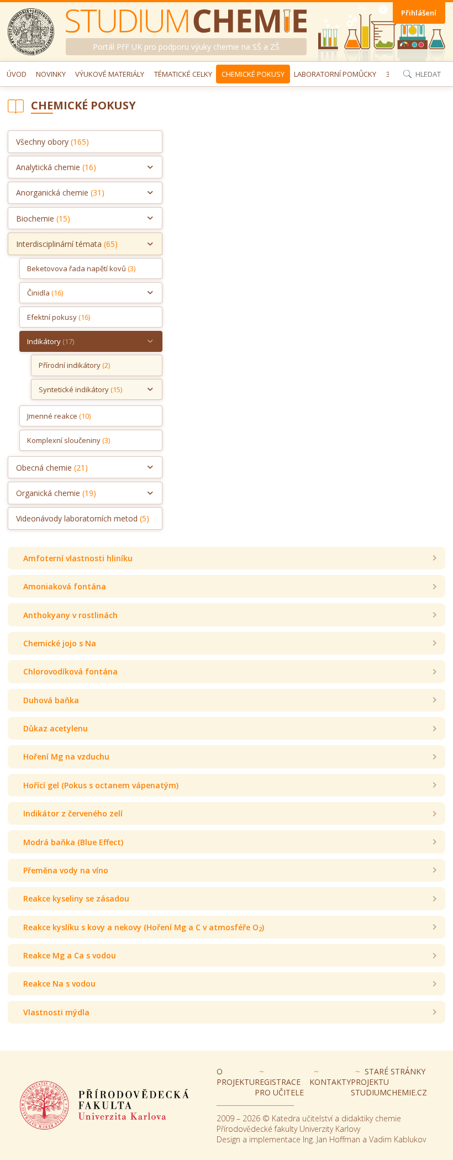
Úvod (17, 74)
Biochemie (43, 218)
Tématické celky (183, 74)
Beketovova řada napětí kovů (81, 268)
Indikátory (50, 341)
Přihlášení (418, 13)
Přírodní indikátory (74, 365)
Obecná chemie (52, 467)
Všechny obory (52, 141)
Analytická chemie (56, 167)
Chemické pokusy (253, 74)
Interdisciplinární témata (67, 244)
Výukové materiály (109, 74)
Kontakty (330, 1082)
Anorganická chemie (60, 192)
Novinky (51, 74)
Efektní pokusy (58, 317)
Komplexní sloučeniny (68, 440)
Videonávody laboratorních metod (82, 518)
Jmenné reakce (59, 416)
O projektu (236, 1076)
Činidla (45, 293)
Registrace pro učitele (279, 1087)
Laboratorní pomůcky (335, 74)
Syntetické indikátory (80, 389)
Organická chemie (56, 493)
